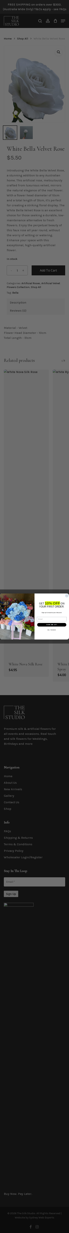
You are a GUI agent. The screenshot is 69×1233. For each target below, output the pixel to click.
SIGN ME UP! (51, 625)
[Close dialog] (67, 595)
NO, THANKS (52, 629)
